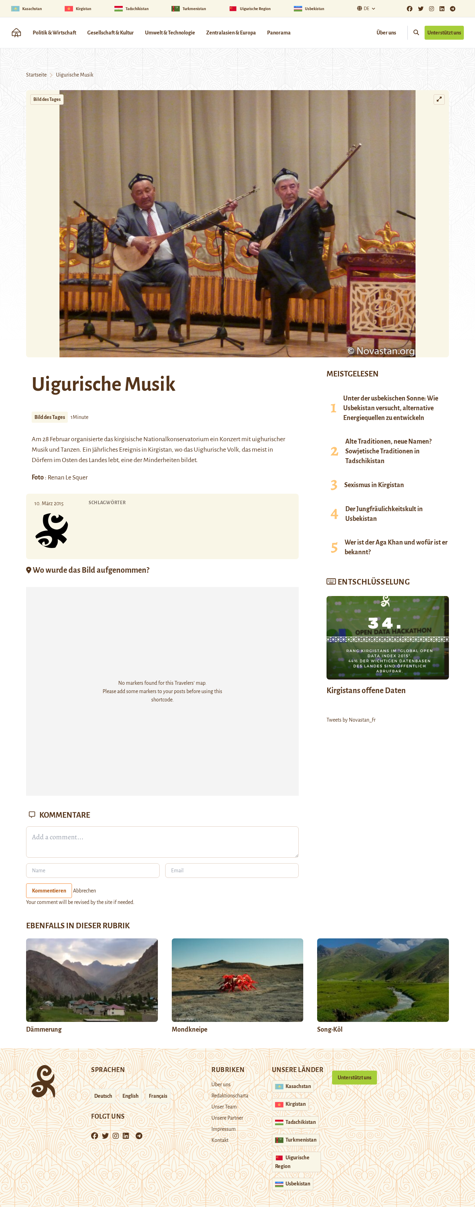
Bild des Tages (47, 99)
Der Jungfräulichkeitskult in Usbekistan (384, 514)
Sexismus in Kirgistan (374, 485)
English (130, 1096)
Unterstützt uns (444, 32)
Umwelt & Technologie (170, 32)
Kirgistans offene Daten (366, 690)
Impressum (223, 1129)
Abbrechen (84, 891)
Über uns (386, 32)
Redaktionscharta (229, 1095)
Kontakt (219, 1140)
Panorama (279, 32)
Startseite (36, 75)
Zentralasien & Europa (231, 32)
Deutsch (103, 1096)
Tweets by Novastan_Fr (351, 720)
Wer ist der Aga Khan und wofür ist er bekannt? (396, 547)
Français (158, 1096)
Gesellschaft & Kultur (110, 32)
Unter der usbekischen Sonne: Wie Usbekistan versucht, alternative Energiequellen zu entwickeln (390, 408)
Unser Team (224, 1107)
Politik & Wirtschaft (54, 32)
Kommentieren (49, 891)
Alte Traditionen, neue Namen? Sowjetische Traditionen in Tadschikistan (388, 451)
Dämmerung (44, 1029)
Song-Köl (330, 1029)
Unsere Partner (227, 1118)
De (366, 8)
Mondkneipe (189, 1029)
